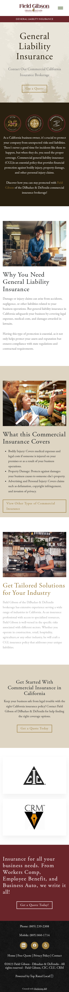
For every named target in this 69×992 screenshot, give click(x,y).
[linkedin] (23, 945)
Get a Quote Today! (34, 905)
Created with (34, 988)
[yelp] (45, 945)
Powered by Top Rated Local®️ (34, 976)
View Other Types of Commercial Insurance (30, 506)
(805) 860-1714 (40, 935)
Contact (57, 956)
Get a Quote (35, 88)
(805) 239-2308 (39, 926)
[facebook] (34, 945)
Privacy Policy (41, 956)
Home (12, 956)
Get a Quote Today (34, 728)
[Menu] (60, 8)
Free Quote (24, 956)
